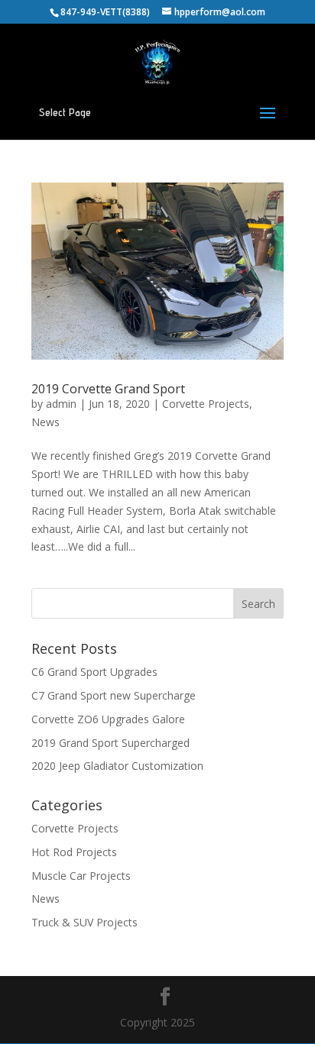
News (45, 422)
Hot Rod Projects (74, 852)
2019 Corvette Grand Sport (108, 388)
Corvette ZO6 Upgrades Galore (108, 719)
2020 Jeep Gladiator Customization (117, 765)
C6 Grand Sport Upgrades (94, 671)
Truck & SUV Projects (84, 922)
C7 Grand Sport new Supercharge (113, 695)
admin (61, 403)
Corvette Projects (205, 403)
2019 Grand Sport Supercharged (110, 742)
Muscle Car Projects (81, 875)
